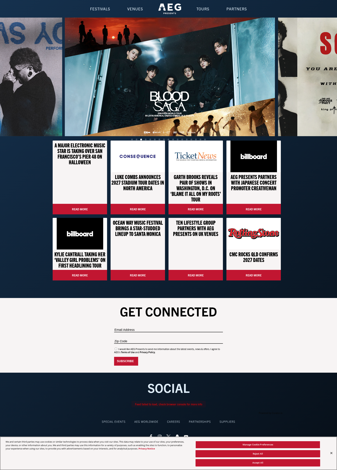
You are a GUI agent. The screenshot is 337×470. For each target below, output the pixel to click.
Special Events (113, 421)
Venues (135, 8)
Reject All (258, 453)
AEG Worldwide (146, 421)
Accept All (257, 462)
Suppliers (227, 421)
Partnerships (200, 421)
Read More (80, 209)
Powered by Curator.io (271, 413)
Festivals (100, 8)
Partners (236, 8)
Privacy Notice (146, 448)
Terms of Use (128, 352)
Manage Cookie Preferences (258, 444)
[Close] (331, 453)
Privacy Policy (147, 352)
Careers (173, 421)
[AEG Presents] (169, 9)
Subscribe (126, 361)
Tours (202, 8)
